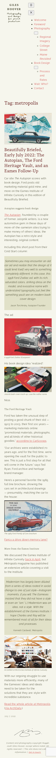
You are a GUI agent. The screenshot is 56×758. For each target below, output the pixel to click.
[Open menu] (31, 5)
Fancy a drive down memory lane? (26, 539)
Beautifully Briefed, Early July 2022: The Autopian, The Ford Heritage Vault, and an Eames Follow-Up (26, 160)
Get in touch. (35, 752)
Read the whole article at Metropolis (27, 703)
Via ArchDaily (13, 708)
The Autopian (12, 214)
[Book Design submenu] (36, 67)
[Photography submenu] (36, 32)
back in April (32, 559)
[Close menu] (31, 12)
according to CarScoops (31, 440)
